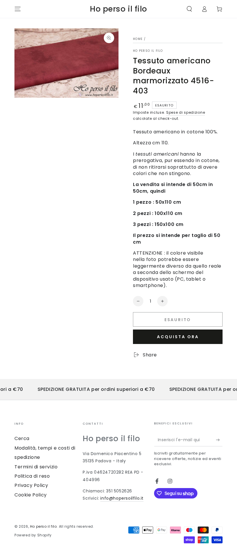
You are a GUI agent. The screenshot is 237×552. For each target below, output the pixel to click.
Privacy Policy (31, 485)
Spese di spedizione (185, 112)
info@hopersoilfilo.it (122, 498)
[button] (189, 9)
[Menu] (17, 9)
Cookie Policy (30, 495)
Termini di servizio (36, 466)
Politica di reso (32, 476)
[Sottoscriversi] (219, 439)
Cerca (21, 438)
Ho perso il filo (148, 51)
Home (137, 39)
